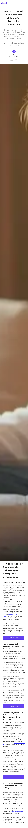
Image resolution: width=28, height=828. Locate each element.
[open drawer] (25, 3)
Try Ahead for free (13, 637)
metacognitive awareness (17, 811)
